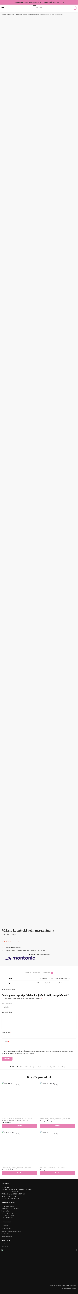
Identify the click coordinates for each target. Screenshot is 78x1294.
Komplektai (67, 1119)
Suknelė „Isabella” (8, 1170)
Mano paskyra (6, 1228)
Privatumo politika (7, 1236)
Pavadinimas (6, 1032)
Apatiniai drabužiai (21, 14)
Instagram (5, 1247)
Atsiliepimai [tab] (46, 973)
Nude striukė (6, 1122)
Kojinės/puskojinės (33, 14)
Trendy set (43, 1170)
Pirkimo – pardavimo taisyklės (11, 1231)
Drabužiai (58, 1119)
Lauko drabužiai (8, 1119)
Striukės (26, 1120)
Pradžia (4, 14)
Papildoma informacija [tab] (32, 973)
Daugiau (19, 1125)
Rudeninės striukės (15, 1120)
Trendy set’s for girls (47, 1121)
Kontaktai (5, 1225)
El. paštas (5, 1042)
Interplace (73, 1288)
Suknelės (28, 1168)
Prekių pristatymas (7, 1234)
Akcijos (51, 1119)
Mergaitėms (10, 14)
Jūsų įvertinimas (7, 1003)
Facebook (5, 1244)
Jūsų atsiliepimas (8, 1012)
